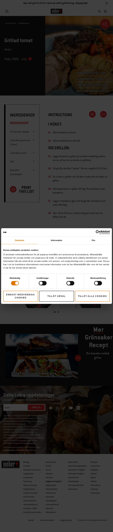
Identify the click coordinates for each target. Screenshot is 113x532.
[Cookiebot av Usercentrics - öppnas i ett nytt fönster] (98, 232)
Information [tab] (56, 240)
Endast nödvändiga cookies (20, 296)
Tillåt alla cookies (92, 296)
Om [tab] (93, 240)
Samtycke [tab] (19, 240)
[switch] (43, 283)
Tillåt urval (56, 296)
